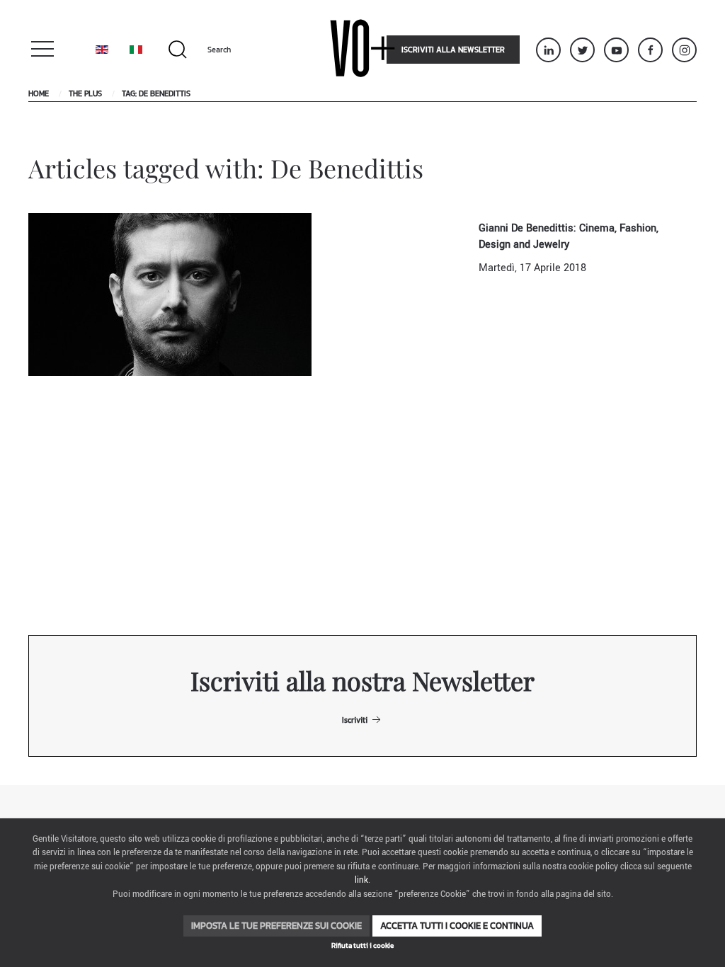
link (361, 880)
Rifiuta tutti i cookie (362, 945)
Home (38, 93)
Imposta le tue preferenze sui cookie (276, 925)
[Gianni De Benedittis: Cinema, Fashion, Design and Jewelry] (170, 294)
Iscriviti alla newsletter (453, 49)
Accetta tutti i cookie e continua (457, 925)
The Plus (85, 93)
